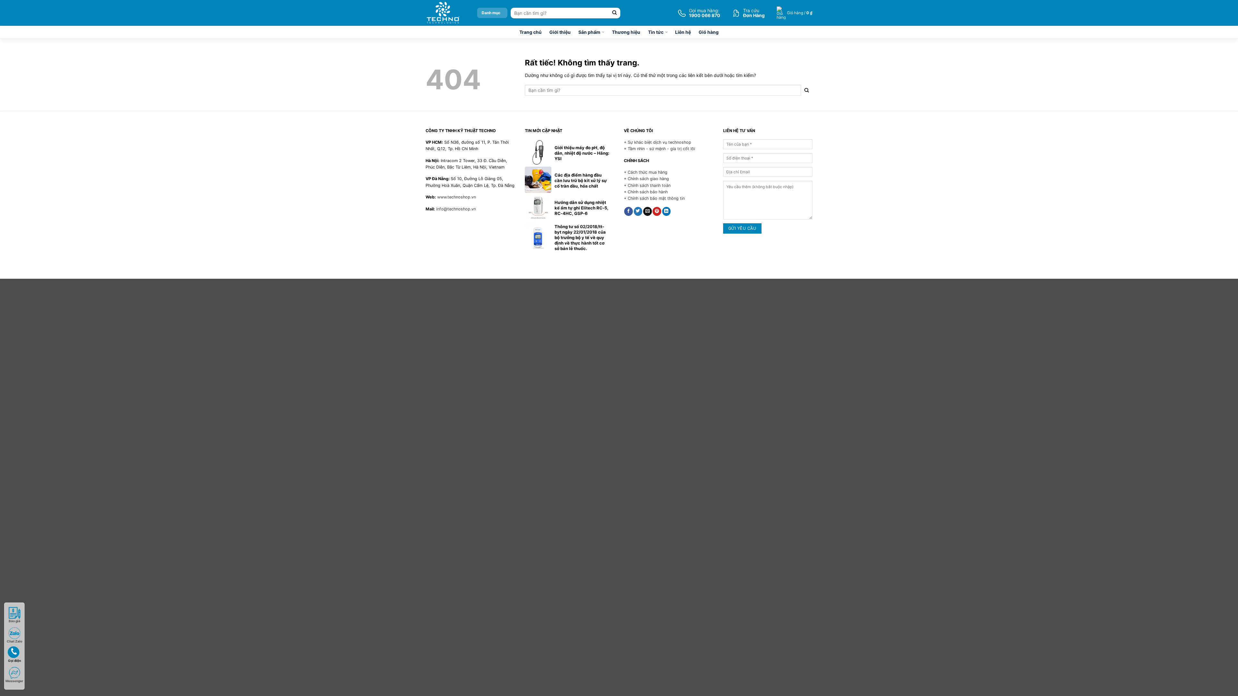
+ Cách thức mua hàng (645, 172)
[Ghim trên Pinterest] (657, 211)
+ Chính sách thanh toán (647, 185)
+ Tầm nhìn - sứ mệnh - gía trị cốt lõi (659, 148)
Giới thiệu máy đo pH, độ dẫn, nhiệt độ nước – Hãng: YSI (582, 153)
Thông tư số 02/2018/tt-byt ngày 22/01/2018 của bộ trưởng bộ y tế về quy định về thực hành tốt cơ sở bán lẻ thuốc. (580, 237)
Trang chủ (530, 32)
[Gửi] (614, 13)
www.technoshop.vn (456, 197)
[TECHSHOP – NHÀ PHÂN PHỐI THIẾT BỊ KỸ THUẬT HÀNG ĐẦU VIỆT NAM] (443, 13)
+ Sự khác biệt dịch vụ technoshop (657, 142)
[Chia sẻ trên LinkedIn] (666, 211)
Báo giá (14, 621)
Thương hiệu (626, 32)
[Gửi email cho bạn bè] (647, 211)
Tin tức (655, 32)
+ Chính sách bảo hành (646, 191)
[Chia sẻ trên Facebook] (628, 211)
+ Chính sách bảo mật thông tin (654, 198)
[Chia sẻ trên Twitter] (638, 211)
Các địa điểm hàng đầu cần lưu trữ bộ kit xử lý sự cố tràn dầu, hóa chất (581, 180)
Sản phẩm (589, 32)
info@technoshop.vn (456, 209)
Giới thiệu (560, 32)
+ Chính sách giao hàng (646, 178)
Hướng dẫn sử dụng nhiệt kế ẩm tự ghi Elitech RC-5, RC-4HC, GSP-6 (581, 208)
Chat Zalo (14, 641)
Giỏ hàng (709, 32)
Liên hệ (683, 32)
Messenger (14, 681)
